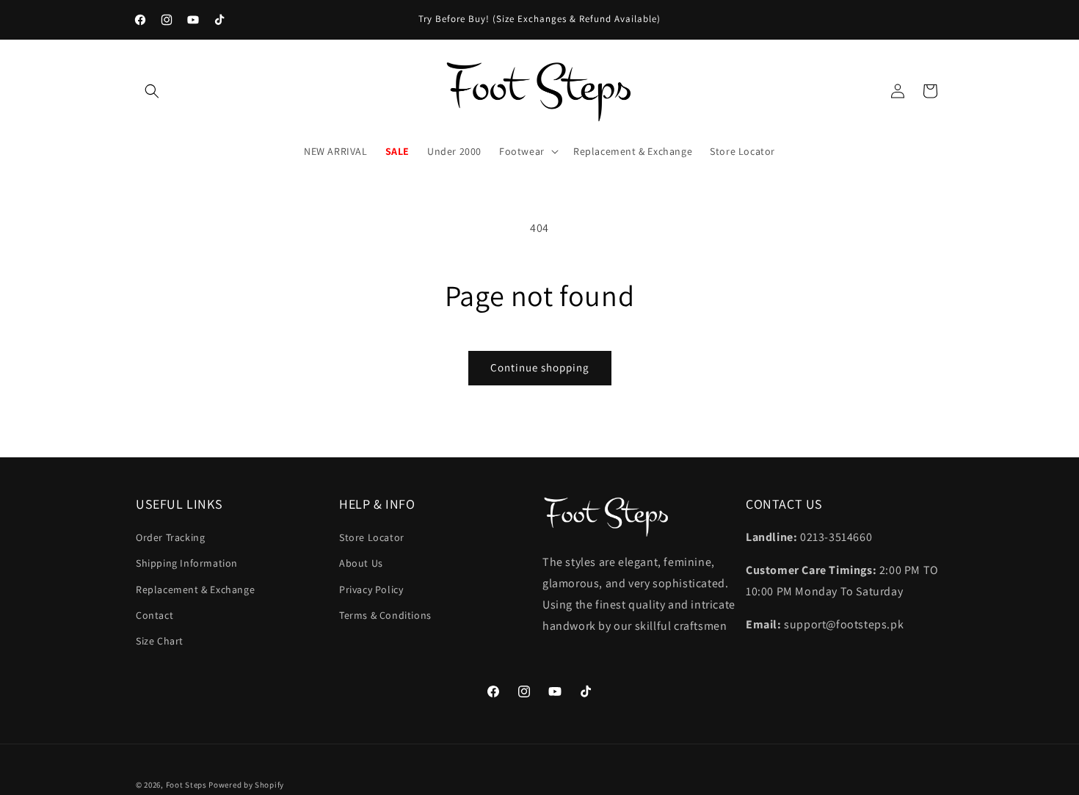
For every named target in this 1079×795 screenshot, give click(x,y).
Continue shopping (539, 367)
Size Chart (160, 640)
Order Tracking (170, 537)
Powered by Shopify (246, 785)
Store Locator (371, 537)
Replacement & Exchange (195, 589)
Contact (154, 615)
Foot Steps (186, 785)
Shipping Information (187, 563)
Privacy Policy (371, 589)
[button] (152, 91)
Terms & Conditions (385, 615)
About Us (361, 563)
